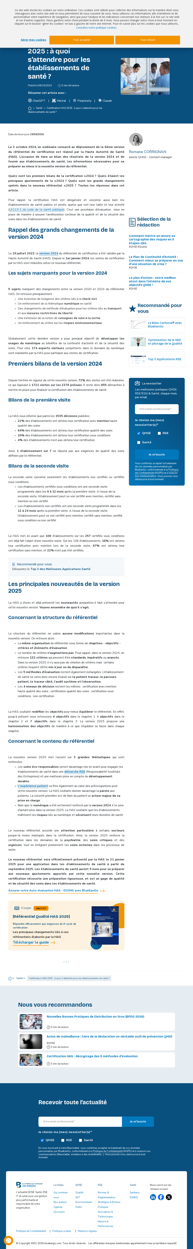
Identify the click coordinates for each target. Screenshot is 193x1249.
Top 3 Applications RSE (164, 359)
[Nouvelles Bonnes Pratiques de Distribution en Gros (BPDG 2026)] (31, 1021)
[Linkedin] (153, 1197)
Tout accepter (81, 40)
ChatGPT (39, 101)
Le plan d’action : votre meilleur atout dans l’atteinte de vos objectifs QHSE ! (152, 281)
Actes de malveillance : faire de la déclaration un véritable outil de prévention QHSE (109, 1036)
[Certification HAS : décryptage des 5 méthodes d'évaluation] (31, 1060)
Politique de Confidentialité (108, 1151)
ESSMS (134, 1197)
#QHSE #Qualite (138, 247)
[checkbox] (157, 437)
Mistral (61, 101)
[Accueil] (30, 108)
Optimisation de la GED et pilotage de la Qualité (165, 341)
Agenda (58, 1207)
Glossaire (59, 1212)
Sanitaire (134, 1192)
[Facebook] (161, 1197)
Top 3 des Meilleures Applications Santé (60, 569)
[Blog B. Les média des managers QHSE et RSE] (32, 1185)
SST (77, 1197)
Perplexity (84, 101)
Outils (78, 1207)
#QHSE (133, 267)
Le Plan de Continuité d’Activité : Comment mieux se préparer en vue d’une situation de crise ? (156, 260)
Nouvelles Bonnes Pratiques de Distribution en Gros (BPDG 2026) (95, 1016)
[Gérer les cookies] (8, 1240)
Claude (107, 101)
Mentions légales (87, 1231)
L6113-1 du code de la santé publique (36, 210)
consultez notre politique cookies (96, 27)
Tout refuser (147, 40)
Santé (39, 108)
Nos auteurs (60, 1202)
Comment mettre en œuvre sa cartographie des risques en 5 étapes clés (152, 239)
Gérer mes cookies (33, 40)
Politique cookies (61, 1231)
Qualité (79, 1192)
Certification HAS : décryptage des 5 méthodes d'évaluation (92, 1056)
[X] (169, 1197)
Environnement (83, 1202)
